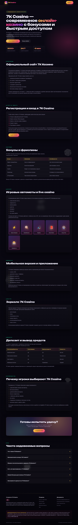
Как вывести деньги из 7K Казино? (18, 480)
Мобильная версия (43, 505)
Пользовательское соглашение (63, 501)
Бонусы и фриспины (43, 499)
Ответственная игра (61, 503)
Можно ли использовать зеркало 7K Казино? (22, 463)
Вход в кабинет (25, 41)
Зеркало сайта (42, 503)
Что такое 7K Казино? (14, 451)
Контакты (59, 505)
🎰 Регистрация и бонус (13, 41)
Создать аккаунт (14, 135)
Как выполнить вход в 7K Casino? (18, 457)
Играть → (70, 2)
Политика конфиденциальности (63, 499)
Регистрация (41, 501)
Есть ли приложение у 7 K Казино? (18, 469)
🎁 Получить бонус (39, 430)
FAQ (40, 507)
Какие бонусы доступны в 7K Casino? (19, 475)
